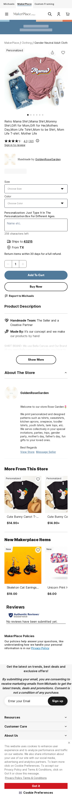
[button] (36, 793)
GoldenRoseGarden (48, 159)
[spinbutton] (15, 264)
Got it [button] (36, 786)
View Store (27, 451)
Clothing (27, 42)
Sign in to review (14, 145)
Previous (4, 80)
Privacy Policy (40, 648)
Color (7, 196)
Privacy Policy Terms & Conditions (26, 777)
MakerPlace (11, 42)
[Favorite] (63, 52)
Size (7, 181)
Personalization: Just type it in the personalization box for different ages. (29, 214)
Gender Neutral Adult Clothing (52, 42)
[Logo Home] (24, 14)
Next (67, 80)
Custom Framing (44, 4)
